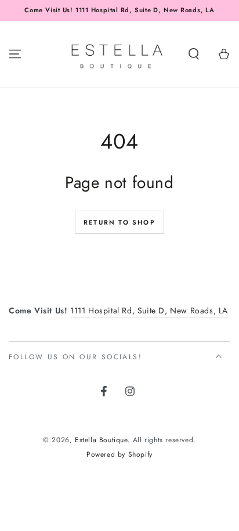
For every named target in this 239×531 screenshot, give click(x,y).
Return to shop (119, 222)
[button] (194, 54)
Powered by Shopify (119, 455)
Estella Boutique (101, 440)
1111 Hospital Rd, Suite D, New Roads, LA (149, 310)
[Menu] (15, 54)
